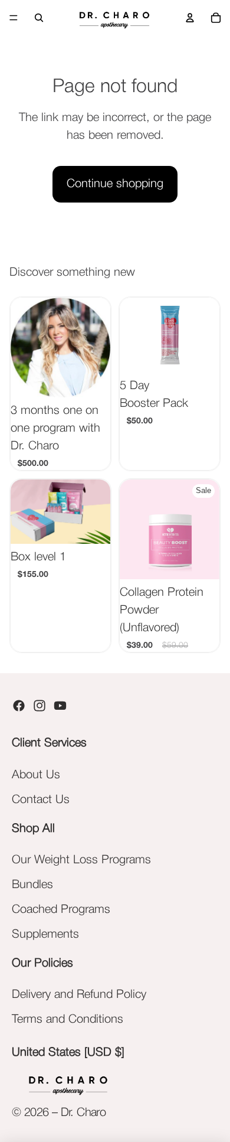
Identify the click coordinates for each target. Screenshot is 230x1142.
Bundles (32, 885)
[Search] (39, 18)
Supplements (45, 934)
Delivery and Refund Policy (79, 995)
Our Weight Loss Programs (81, 860)
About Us (36, 775)
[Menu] (13, 17)
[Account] (190, 18)
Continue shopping (115, 184)
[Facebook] (19, 706)
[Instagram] (39, 706)
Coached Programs (61, 910)
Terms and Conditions (67, 1019)
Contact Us (41, 800)
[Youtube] (60, 706)
